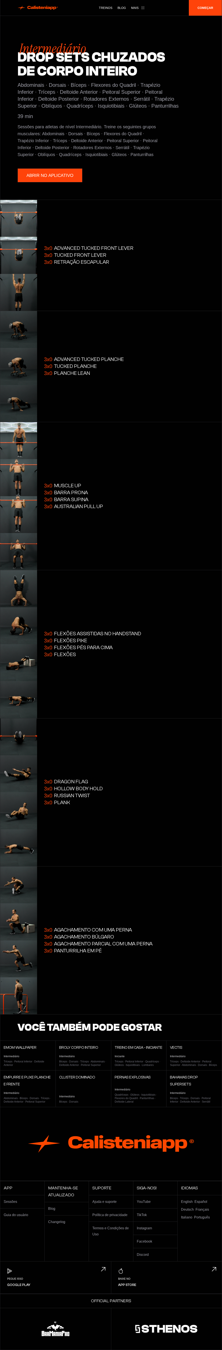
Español (200, 1201)
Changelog (56, 1222)
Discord (143, 1254)
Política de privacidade (109, 1215)
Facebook (144, 1241)
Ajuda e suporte (104, 1201)
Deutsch (187, 1209)
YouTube (144, 1201)
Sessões (10, 1201)
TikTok (142, 1215)
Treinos (105, 8)
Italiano (186, 1217)
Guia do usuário (16, 1215)
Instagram (144, 1228)
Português (202, 1217)
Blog (122, 8)
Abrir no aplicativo (49, 175)
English (187, 1201)
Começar (205, 8)
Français (202, 1209)
